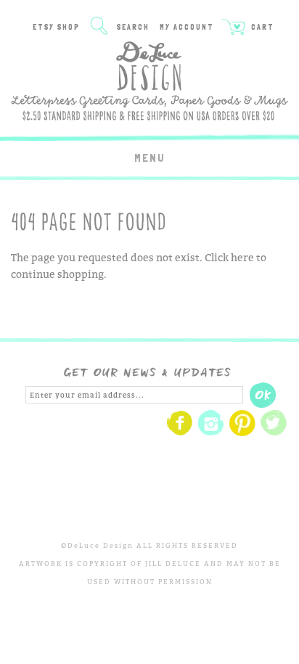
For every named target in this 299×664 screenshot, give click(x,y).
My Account (187, 27)
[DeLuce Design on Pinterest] (242, 433)
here (242, 257)
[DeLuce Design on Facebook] (179, 433)
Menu (149, 158)
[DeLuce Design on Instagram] (211, 433)
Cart (261, 27)
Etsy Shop (56, 27)
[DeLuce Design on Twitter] (273, 433)
